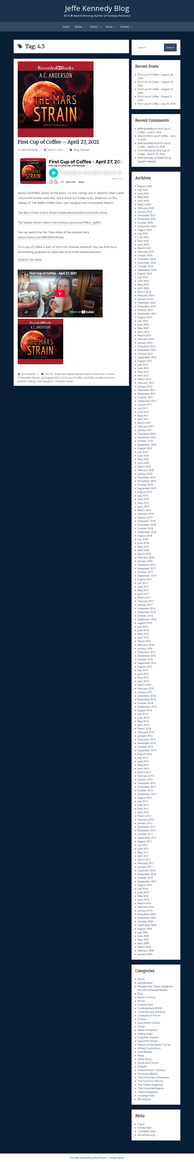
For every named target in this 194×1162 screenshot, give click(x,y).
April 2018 (143, 550)
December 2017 (146, 564)
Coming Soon (145, 1004)
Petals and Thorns (148, 1062)
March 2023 (144, 335)
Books (78, 26)
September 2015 (147, 663)
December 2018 (146, 521)
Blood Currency (146, 997)
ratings (32, 381)
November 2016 (147, 612)
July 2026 (143, 190)
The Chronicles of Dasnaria (153, 1077)
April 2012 (143, 812)
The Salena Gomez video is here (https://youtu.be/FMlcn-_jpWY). (59, 222)
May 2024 (143, 284)
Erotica (142, 1019)
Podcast (84, 150)
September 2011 (147, 837)
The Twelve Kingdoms (150, 1084)
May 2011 (143, 852)
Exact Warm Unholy (149, 1022)
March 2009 (144, 947)
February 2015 (146, 688)
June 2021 (143, 412)
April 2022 (143, 375)
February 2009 (146, 950)
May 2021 (143, 415)
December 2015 (146, 652)
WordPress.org (146, 1135)
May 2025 (143, 241)
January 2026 (145, 211)
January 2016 (145, 648)
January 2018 (145, 561)
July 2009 (143, 932)
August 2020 (145, 448)
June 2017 (143, 586)
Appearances (145, 982)
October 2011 (145, 834)
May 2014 (143, 721)
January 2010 (145, 910)
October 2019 (145, 484)
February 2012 (146, 819)
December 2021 (146, 390)
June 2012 (143, 805)
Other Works (145, 1059)
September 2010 (147, 881)
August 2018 (145, 535)
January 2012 (145, 823)
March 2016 (144, 641)
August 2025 (145, 230)
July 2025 (143, 233)
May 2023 (143, 328)
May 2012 (143, 808)
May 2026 (143, 197)
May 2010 (143, 896)
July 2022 (143, 364)
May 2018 (143, 546)
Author (94, 26)
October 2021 (145, 397)
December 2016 (146, 608)
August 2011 (145, 841)
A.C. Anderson (58, 374)
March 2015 (144, 685)
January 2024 (145, 299)
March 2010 (144, 903)
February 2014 (146, 732)
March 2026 (144, 204)
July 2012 (143, 801)
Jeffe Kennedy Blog (97, 8)
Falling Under (145, 1033)
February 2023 (146, 339)
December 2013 (146, 739)
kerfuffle (89, 377)
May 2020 (143, 459)
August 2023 (145, 317)
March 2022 (144, 379)
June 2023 (143, 324)
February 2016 (146, 645)
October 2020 (145, 441)
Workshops (144, 1099)
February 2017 (146, 601)
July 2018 (143, 539)
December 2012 (146, 783)
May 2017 (143, 590)
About (141, 979)
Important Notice (147, 1041)
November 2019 (147, 481)
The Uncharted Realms (151, 1088)
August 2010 (145, 885)
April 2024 (143, 288)
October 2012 (145, 790)
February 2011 (146, 863)
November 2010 (147, 874)
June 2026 (143, 193)
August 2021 (145, 404)
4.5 (47, 374)
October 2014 (145, 703)
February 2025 (146, 251)
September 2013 (147, 750)
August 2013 (145, 754)
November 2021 (147, 393)
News (141, 1055)
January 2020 (145, 473)
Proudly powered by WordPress (88, 1157)
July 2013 (143, 757)
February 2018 (146, 557)
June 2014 (143, 717)
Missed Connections (149, 1048)
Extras (109, 26)
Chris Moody (145, 150)
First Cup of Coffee (72, 377)
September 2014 (147, 706)
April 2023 (143, 331)
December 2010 (146, 870)
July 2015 (143, 670)
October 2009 (145, 921)
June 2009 (143, 936)
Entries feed (144, 1127)
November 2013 (147, 743)
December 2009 (146, 914)
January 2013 (145, 779)
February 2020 (146, 470)
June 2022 (143, 368)
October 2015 (145, 659)
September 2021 (147, 401)
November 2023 (147, 306)
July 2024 (143, 277)
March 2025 (144, 248)
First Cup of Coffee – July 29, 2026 (157, 103)
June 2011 (143, 848)
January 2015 (145, 692)
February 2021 (146, 426)
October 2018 (145, 528)
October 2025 (145, 222)
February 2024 (146, 295)
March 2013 (144, 772)
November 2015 (147, 655)
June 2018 (143, 543)
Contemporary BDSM (150, 1008)
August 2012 (145, 797)
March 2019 (144, 510)
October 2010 (145, 877)
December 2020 (146, 433)
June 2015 (143, 674)
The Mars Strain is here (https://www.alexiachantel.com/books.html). (62, 212)
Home (66, 26)
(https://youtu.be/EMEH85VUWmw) (41, 237)
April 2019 (143, 506)
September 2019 (147, 488)
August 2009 (145, 928)
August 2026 (145, 186)
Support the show (29, 259)
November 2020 (147, 437)
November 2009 (147, 917)
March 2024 (144, 291)
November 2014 (147, 699)
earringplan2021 (50, 377)
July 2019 (143, 495)
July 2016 (143, 626)
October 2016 (145, 615)
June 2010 (143, 892)
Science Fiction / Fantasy (151, 1070)
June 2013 (143, 761)
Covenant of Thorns (149, 1015)
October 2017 (145, 572)
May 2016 (143, 634)
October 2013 (145, 746)
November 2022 (147, 350)
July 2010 (143, 888)
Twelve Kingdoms (148, 1092)
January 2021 (145, 430)
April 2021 (143, 419)
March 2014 (144, 728)
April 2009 (143, 943)
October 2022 (145, 353)
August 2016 (145, 623)
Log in (141, 1124)
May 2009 (143, 939)
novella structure (104, 377)
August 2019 (145, 492)
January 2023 (145, 342)
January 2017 (145, 604)
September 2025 (147, 226)
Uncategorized (146, 1095)
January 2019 (145, 517)
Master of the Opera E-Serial (154, 1044)
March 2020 (144, 466)
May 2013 (143, 765)
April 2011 (143, 856)
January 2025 (145, 255)
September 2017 (147, 575)
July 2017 (143, 583)
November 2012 (147, 786)
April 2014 (143, 725)
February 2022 (146, 382)
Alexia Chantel (75, 374)
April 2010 (143, 899)
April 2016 (143, 637)
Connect (124, 26)
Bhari (121, 1157)
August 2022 (145, 361)
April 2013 (143, 768)
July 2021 (143, 408)
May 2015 (143, 677)
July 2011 (143, 845)
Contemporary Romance (151, 1012)
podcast (22, 381)
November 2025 (147, 219)
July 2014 (143, 714)
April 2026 (143, 200)
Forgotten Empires (148, 1037)
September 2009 (147, 925)
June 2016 (143, 630)
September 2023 (147, 313)
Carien (110, 374)
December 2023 (146, 302)
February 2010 (146, 907)
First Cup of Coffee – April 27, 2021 (58, 142)
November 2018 (147, 524)
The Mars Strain (64, 381)
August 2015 (145, 666)
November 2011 (147, 830)
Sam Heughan (45, 381)
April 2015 (143, 681)
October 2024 (145, 266)
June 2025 (143, 237)
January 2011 (145, 867)
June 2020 (143, 455)
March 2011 (144, 859)
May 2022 (143, 372)
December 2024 (146, 259)
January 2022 (145, 386)
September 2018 (147, 532)
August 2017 (145, 579)
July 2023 (143, 321)
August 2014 (145, 710)
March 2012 (144, 816)
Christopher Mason (29, 377)
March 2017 (144, 597)
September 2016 (147, 619)
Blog (76, 150)
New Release (145, 1052)
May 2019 (143, 503)
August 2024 (145, 273)
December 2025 (146, 215)
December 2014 (146, 695)
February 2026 (146, 208)
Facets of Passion (147, 1030)
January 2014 (145, 736)
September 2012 (147, 794)
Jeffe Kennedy (30, 150)
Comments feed (147, 1131)
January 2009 (145, 954)
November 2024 (147, 262)
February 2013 (146, 776)
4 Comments (28, 374)
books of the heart (94, 374)
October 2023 (145, 310)
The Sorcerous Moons (150, 1081)
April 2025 (143, 244)
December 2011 (146, 827)
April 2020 (143, 463)
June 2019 (143, 499)
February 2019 (146, 513)
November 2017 (147, 568)
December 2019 (146, 477)
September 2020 (147, 444)
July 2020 (143, 452)
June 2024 (143, 281)
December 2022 (146, 346)
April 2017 (143, 594)
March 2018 (144, 554)
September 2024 (147, 270)
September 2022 (147, 357)
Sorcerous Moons (148, 1073)
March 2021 (144, 422)
